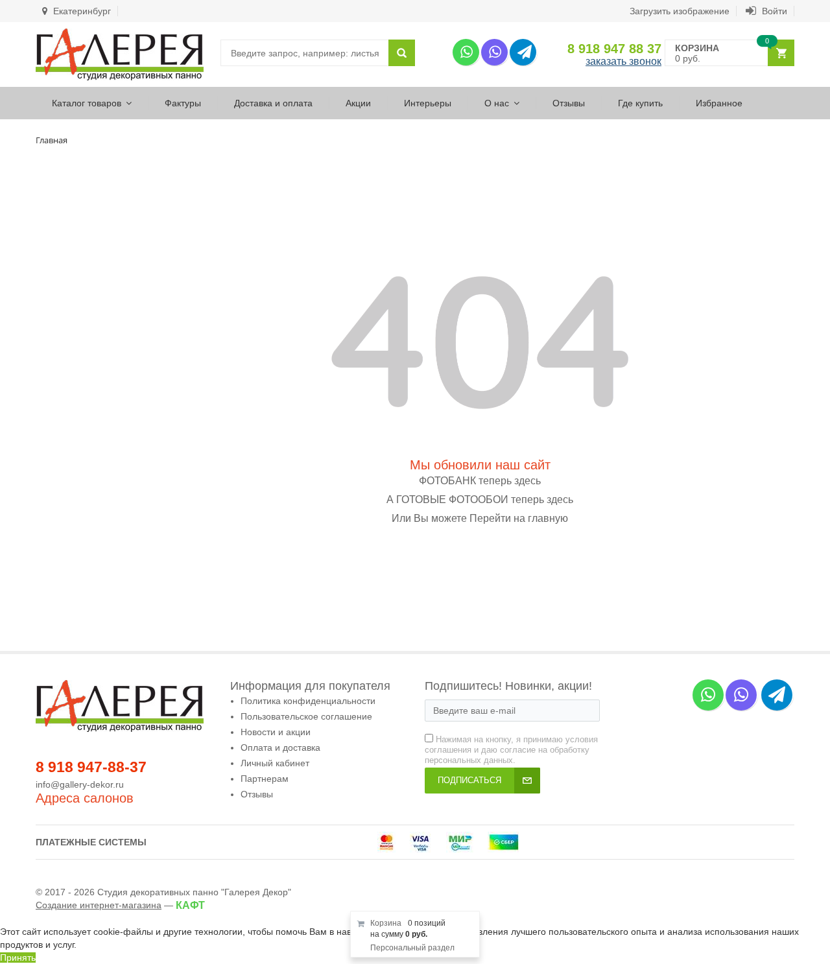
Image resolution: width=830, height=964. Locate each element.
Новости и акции (276, 732)
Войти (773, 11)
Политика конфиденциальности (308, 701)
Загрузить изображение (679, 11)
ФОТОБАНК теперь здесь (480, 480)
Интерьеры (427, 103)
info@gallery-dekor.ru (80, 784)
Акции (358, 103)
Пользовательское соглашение (306, 716)
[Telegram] (523, 52)
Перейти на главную (518, 518)
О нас (496, 103)
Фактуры (183, 103)
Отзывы (568, 103)
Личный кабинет (275, 763)
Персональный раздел (412, 947)
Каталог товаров (86, 103)
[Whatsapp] (466, 52)
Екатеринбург (81, 11)
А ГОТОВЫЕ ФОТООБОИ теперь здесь (479, 499)
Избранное (719, 103)
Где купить (640, 103)
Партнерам (265, 778)
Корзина (385, 923)
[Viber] (494, 52)
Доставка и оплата (273, 103)
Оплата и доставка (280, 747)
